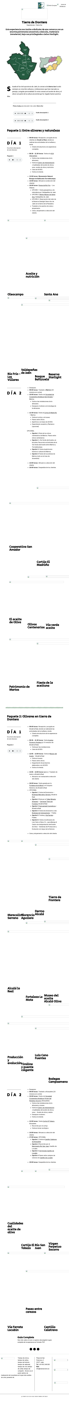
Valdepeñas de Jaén (29, 371)
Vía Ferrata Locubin (15, 1328)
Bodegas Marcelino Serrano (41, 795)
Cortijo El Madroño (50, 413)
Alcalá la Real (14, 990)
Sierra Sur (39, 25)
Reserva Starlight (55, 376)
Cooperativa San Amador (20, 548)
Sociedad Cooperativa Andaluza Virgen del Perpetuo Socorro (40, 1098)
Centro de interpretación (46, 1108)
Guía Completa (26, 1337)
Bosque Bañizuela (42, 378)
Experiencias (31, 25)
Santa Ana (51, 294)
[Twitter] (34, 1349)
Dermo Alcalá (39, 912)
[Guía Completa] (14, 1337)
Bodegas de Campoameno (41, 813)
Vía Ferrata (49, 815)
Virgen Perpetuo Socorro (55, 1247)
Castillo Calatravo (51, 1328)
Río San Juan (40, 1246)
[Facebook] (31, 1349)
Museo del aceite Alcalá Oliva (52, 998)
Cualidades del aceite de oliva (15, 1227)
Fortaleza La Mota (34, 998)
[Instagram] (36, 1400)
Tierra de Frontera (55, 898)
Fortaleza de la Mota (36, 785)
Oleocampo (15, 294)
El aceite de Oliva (15, 620)
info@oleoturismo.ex (42, 1369)
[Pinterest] (38, 1349)
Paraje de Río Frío (44, 185)
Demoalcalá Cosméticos (47, 806)
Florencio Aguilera (28, 916)
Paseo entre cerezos (34, 1310)
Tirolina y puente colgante (27, 1067)
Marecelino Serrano (16, 916)
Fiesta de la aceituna (45, 684)
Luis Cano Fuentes (41, 1056)
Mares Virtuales (43, 1396)
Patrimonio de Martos (19, 688)
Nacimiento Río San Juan (40, 1146)
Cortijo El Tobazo (48, 1121)
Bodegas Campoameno (58, 1080)
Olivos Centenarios (36, 626)
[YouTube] (38, 1400)
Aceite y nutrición (32, 275)
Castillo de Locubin (46, 1158)
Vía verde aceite (52, 626)
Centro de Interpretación (46, 163)
